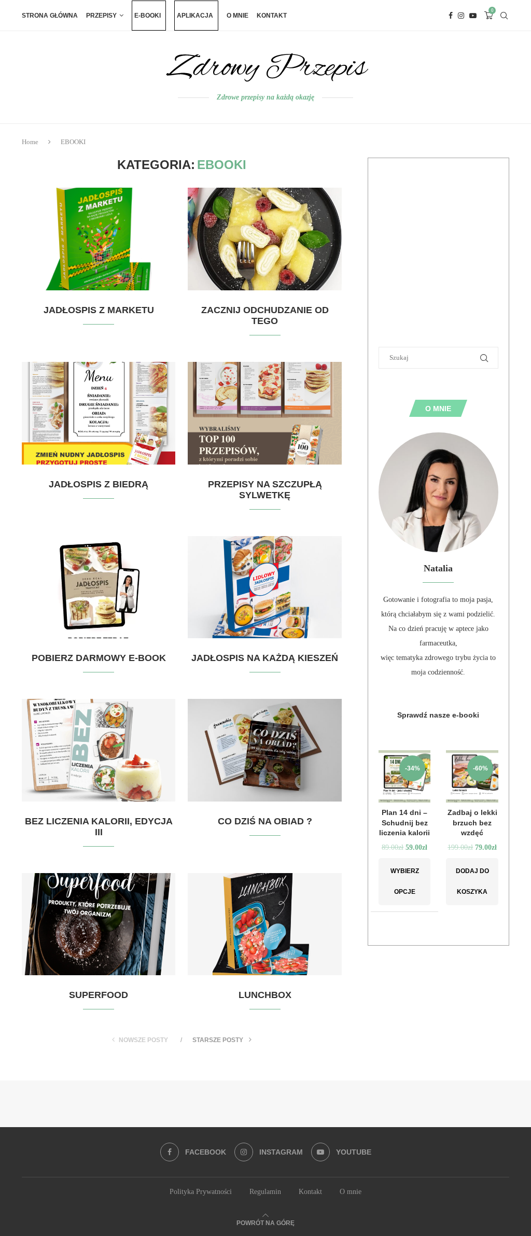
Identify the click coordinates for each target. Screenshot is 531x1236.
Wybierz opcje (404, 881)
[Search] (504, 16)
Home (30, 142)
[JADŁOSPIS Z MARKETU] (98, 239)
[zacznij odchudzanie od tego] (264, 239)
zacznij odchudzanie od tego (265, 315)
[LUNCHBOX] (264, 924)
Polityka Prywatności (201, 1192)
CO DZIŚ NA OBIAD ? (265, 821)
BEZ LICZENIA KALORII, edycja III (99, 826)
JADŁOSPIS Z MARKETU (99, 310)
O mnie (237, 15)
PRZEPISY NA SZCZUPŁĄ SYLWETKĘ (265, 489)
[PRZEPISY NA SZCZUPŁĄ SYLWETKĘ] (264, 413)
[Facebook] (451, 16)
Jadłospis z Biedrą (98, 484)
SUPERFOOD (98, 995)
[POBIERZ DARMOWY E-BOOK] (98, 587)
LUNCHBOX (265, 995)
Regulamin (265, 1192)
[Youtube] (473, 16)
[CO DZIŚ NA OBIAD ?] (264, 750)
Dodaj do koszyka (472, 881)
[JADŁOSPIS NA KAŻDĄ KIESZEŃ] (264, 587)
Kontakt (272, 15)
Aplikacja (195, 15)
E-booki (147, 15)
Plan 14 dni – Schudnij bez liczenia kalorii (404, 822)
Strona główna (50, 15)
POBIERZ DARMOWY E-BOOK (99, 658)
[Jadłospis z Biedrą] (98, 413)
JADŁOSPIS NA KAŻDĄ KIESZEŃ (264, 658)
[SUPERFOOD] (98, 924)
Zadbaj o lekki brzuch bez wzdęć (472, 822)
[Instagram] (461, 16)
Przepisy (101, 15)
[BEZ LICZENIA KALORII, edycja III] (98, 750)
